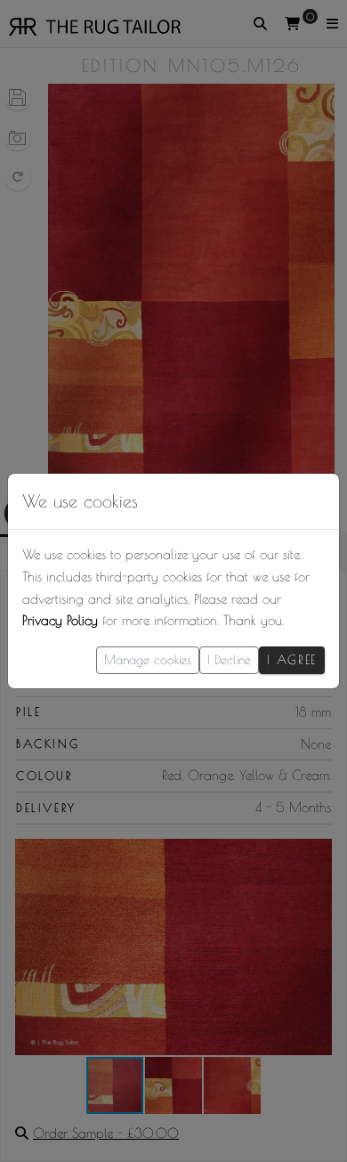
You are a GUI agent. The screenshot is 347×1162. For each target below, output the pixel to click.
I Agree (292, 660)
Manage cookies (147, 660)
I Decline (229, 660)
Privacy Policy (60, 620)
